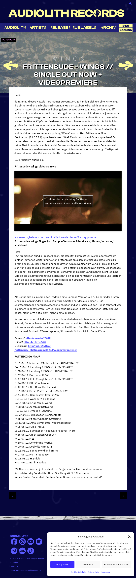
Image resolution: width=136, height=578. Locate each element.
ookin (126, 30)
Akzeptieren (62, 564)
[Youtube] (30, 541)
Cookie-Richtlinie (78, 572)
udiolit (15, 27)
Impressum (106, 572)
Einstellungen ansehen (116, 564)
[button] (129, 536)
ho (125, 25)
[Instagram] (22, 541)
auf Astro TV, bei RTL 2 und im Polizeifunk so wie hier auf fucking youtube (55, 237)
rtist (38, 27)
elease (60, 27)
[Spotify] (39, 541)
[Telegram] (14, 551)
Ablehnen (88, 564)
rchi (108, 27)
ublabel (84, 27)
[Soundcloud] (22, 551)
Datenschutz (93, 572)
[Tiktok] (30, 551)
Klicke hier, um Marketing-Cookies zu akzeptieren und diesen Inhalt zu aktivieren (68, 201)
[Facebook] (14, 541)
